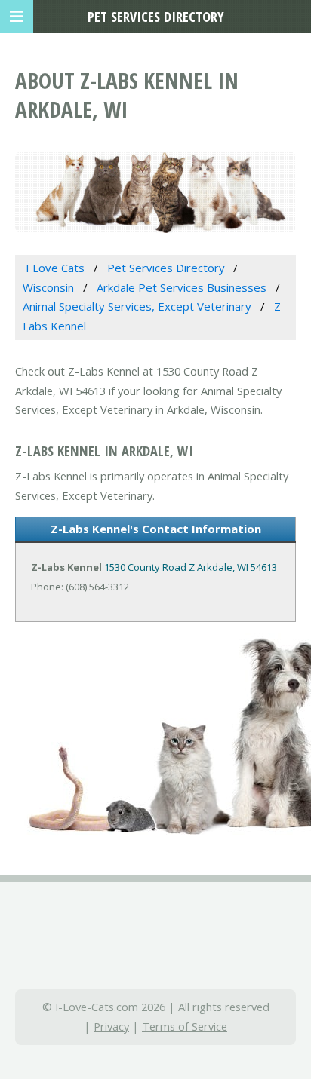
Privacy (111, 1026)
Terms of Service (184, 1026)
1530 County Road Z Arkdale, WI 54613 (190, 567)
